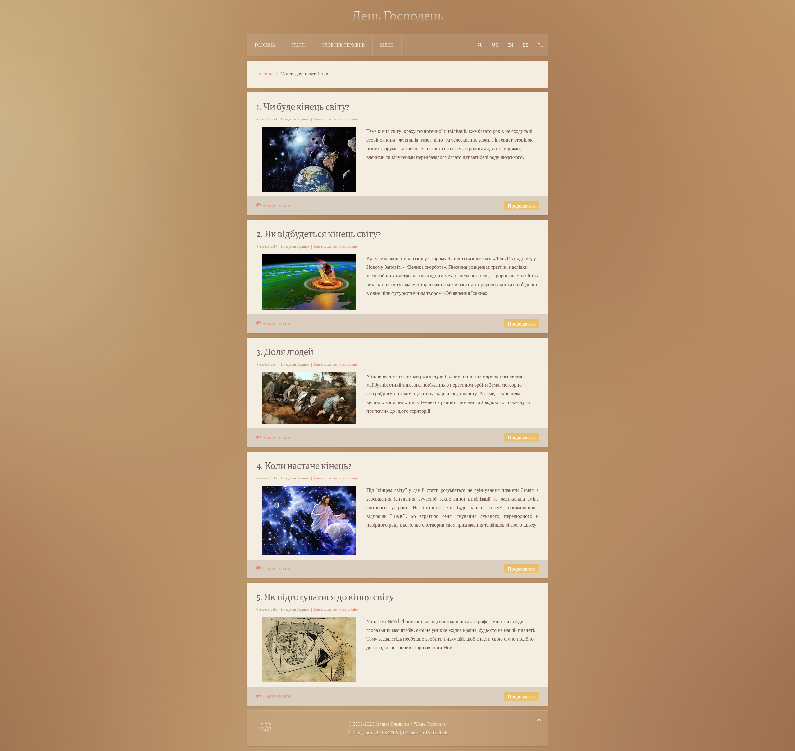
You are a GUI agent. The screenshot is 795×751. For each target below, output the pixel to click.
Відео (386, 45)
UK (495, 45)
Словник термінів (343, 45)
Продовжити (521, 205)
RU (540, 45)
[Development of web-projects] (265, 726)
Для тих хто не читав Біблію (336, 119)
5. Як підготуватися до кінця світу (325, 597)
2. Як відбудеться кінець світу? (318, 234)
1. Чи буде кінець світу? (302, 107)
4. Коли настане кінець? (303, 466)
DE (525, 45)
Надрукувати (276, 205)
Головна (265, 45)
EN (510, 45)
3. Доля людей (284, 352)
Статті (298, 45)
